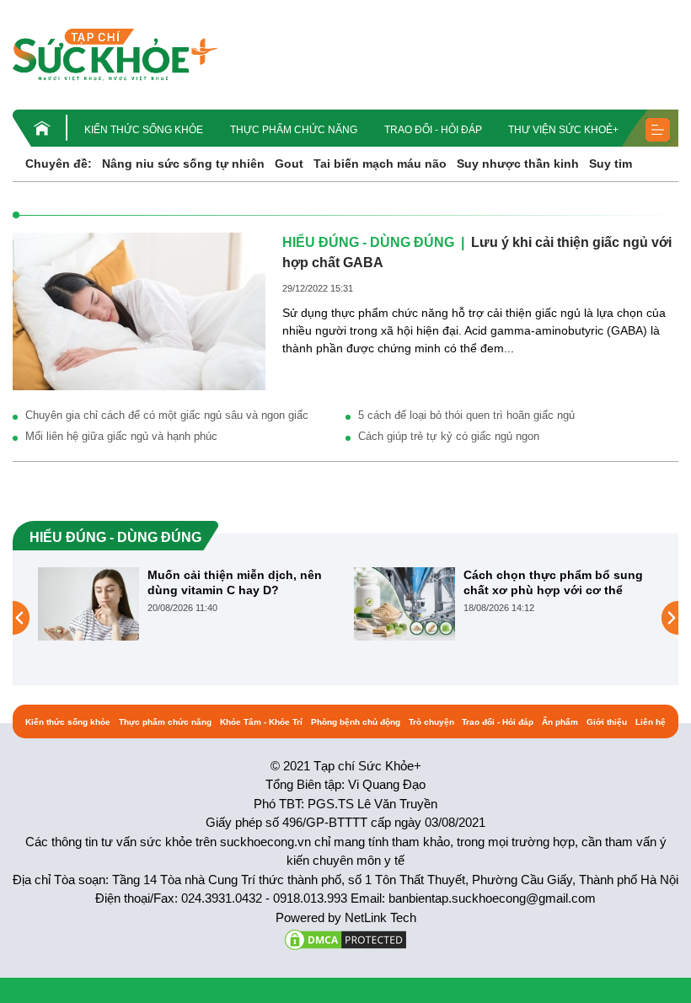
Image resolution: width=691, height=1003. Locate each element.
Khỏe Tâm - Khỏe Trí (261, 722)
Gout (289, 163)
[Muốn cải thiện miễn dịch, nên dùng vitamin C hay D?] (88, 603)
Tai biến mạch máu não (380, 163)
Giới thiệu (607, 722)
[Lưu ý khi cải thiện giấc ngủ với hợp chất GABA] (139, 310)
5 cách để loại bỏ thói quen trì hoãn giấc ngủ (466, 415)
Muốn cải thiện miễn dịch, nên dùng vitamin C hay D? (234, 582)
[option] (187, 604)
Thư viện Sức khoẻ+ (563, 130)
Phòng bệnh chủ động (355, 722)
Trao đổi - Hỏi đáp (433, 130)
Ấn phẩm (560, 722)
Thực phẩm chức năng (293, 130)
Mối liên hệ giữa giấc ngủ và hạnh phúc (121, 436)
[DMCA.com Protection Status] (345, 938)
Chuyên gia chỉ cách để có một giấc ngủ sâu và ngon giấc (166, 415)
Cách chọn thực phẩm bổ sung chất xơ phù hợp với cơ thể (553, 582)
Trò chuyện (431, 722)
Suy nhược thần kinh (518, 163)
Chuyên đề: (58, 163)
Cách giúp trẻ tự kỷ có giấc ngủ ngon (448, 436)
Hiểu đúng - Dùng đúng (368, 242)
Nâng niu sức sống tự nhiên (183, 163)
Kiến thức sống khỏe (143, 130)
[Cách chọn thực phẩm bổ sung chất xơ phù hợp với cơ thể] (404, 603)
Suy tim (610, 163)
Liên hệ (650, 722)
